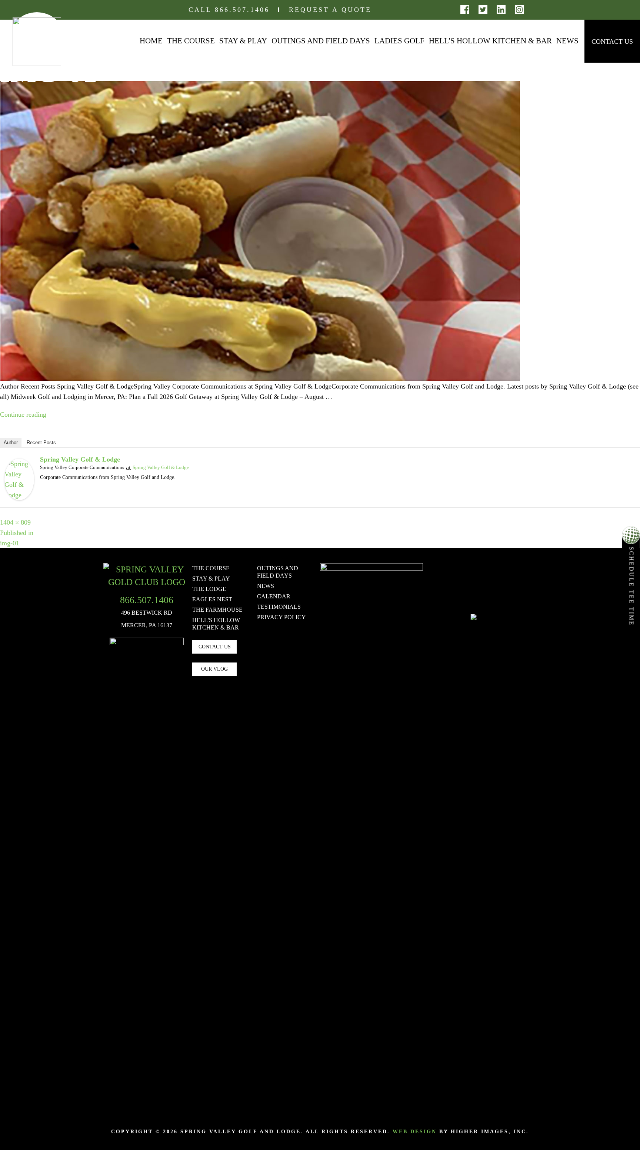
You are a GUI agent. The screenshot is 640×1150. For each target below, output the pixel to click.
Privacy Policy (281, 617)
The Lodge (209, 589)
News (567, 40)
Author (11, 442)
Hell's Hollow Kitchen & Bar (490, 40)
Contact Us (612, 41)
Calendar (273, 596)
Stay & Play (243, 40)
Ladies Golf (399, 40)
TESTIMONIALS (279, 607)
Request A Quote (330, 9)
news (265, 586)
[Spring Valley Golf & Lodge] (19, 478)
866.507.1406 (242, 9)
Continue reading (23, 414)
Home (151, 40)
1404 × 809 (15, 522)
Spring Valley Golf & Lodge (80, 459)
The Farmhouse (217, 610)
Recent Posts (41, 442)
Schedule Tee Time (632, 585)
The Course (191, 40)
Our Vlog (214, 669)
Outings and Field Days (320, 40)
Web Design (415, 1131)
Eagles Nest (212, 599)
